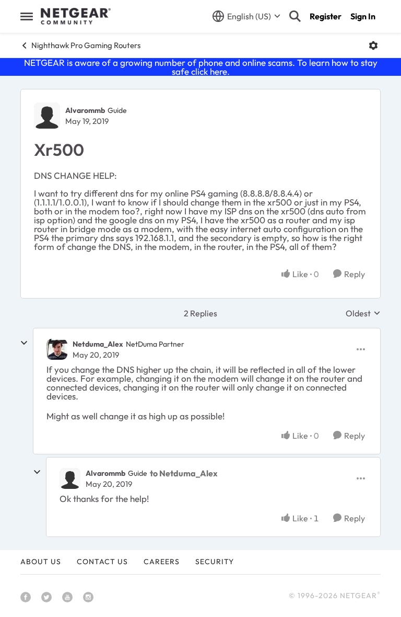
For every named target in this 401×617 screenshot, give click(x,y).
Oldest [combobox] (363, 313)
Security (214, 561)
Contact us (102, 561)
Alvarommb (85, 110)
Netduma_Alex (98, 344)
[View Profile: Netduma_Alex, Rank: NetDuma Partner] (56, 349)
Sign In (362, 16)
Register (325, 16)
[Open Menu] (373, 45)
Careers (162, 561)
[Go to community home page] (76, 16)
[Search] (295, 16)
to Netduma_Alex (184, 473)
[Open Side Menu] (26, 16)
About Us (40, 561)
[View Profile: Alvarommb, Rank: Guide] (47, 115)
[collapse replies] (24, 343)
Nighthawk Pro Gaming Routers (85, 45)
